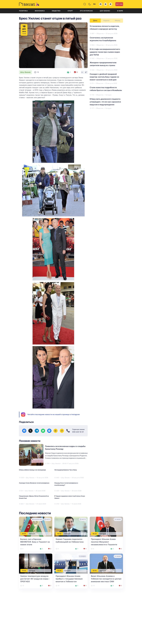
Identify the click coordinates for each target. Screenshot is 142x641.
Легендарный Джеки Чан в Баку (65, 470)
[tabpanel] (106, 67)
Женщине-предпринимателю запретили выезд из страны (103, 63)
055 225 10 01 (78, 432)
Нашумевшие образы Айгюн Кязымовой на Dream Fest (34, 497)
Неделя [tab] (106, 20)
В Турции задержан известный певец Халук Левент (69, 497)
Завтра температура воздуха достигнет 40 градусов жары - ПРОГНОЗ (35, 579)
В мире (120, 11)
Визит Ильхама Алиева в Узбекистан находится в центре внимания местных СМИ (106, 579)
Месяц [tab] (117, 20)
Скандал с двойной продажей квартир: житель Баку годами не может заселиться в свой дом (104, 77)
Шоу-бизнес (105, 11)
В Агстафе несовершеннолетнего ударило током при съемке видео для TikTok (105, 52)
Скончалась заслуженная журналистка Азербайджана (103, 39)
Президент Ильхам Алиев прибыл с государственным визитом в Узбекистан (69, 579)
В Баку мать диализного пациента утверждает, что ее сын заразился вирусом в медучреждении (105, 102)
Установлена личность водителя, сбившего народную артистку (104, 27)
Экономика (40, 11)
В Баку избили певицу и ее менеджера (32, 470)
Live (120, 4)
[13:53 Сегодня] (35, 564)
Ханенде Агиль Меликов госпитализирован (34, 483)
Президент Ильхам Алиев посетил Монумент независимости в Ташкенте (104, 542)
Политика (23, 11)
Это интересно (86, 11)
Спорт (70, 11)
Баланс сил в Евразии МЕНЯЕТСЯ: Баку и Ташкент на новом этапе (35, 542)
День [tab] (95, 20)
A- (82, 72)
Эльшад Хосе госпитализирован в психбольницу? (66, 484)
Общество (56, 11)
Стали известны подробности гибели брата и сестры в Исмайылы (106, 88)
